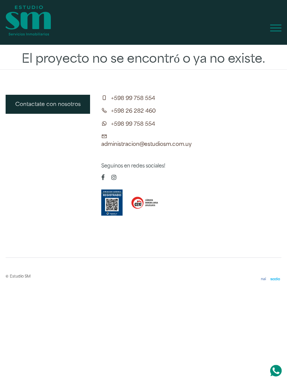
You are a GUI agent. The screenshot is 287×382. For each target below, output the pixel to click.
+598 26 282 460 (133, 111)
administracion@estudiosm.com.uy (146, 144)
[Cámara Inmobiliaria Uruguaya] (146, 202)
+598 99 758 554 (133, 98)
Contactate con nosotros (48, 104)
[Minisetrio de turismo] (112, 202)
